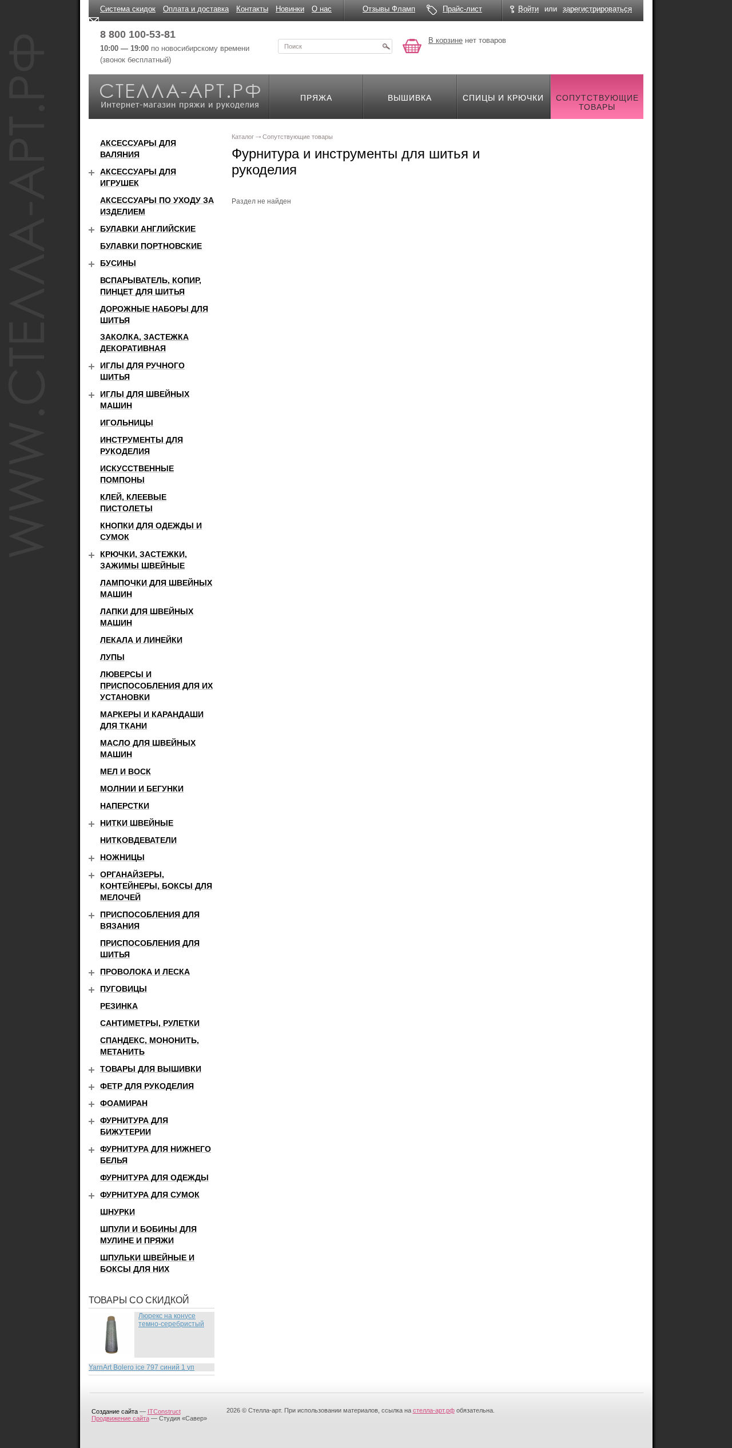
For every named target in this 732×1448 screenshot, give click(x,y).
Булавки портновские (151, 245)
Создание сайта (115, 1411)
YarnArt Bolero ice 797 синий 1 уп (141, 1367)
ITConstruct (164, 1411)
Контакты (252, 9)
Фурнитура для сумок (150, 1194)
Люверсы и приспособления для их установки (156, 686)
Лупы (112, 657)
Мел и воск (125, 771)
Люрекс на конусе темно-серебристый (171, 1320)
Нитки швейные (136, 823)
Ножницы (122, 857)
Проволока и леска (145, 971)
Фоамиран (124, 1103)
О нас (322, 9)
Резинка (119, 1006)
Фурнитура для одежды (154, 1177)
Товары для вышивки (150, 1068)
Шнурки (117, 1211)
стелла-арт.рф (434, 1410)
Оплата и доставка (196, 9)
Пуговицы (123, 988)
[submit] (386, 46)
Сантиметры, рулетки (150, 1023)
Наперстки (124, 805)
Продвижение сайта (120, 1418)
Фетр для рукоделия (147, 1086)
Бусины (118, 263)
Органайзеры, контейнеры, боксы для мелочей (156, 886)
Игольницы (126, 422)
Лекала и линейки (141, 640)
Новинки (290, 9)
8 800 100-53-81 (138, 34)
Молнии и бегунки (142, 788)
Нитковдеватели (138, 840)
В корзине (445, 40)
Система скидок (128, 9)
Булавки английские (148, 228)
